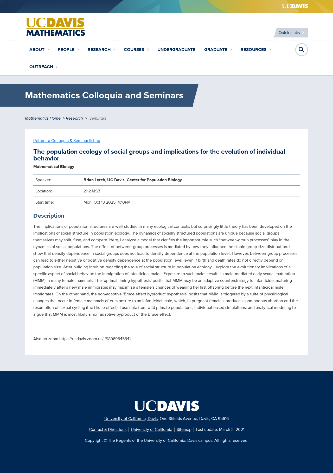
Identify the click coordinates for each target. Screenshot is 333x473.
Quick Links (289, 33)
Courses (134, 49)
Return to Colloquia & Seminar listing (66, 141)
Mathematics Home (43, 118)
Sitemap (184, 429)
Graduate (215, 49)
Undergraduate (176, 49)
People (66, 49)
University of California (151, 429)
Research (99, 49)
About (36, 49)
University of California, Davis (131, 419)
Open (301, 49)
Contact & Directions (107, 429)
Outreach (41, 66)
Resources (253, 49)
